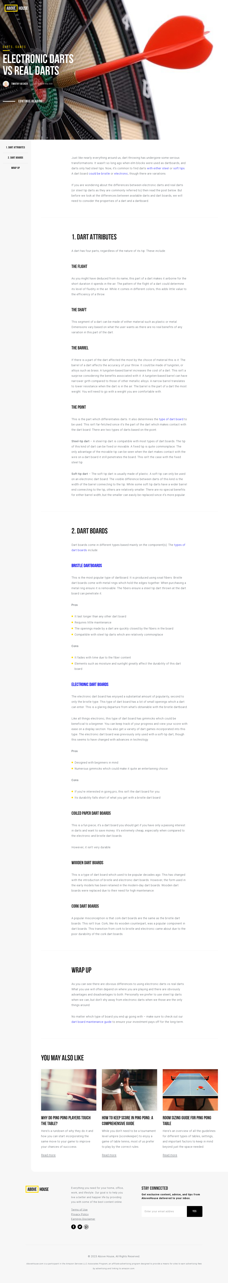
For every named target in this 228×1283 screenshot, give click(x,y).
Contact (191, 8)
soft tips (179, 168)
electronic (121, 173)
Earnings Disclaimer (83, 1219)
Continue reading (30, 101)
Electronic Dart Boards (90, 684)
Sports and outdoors (152, 8)
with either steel (158, 168)
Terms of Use (79, 1209)
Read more (48, 1155)
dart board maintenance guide (92, 1021)
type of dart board (171, 419)
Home (177, 8)
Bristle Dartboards (87, 566)
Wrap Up (15, 168)
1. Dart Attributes (15, 147)
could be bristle (99, 173)
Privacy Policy (80, 1214)
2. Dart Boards (15, 158)
